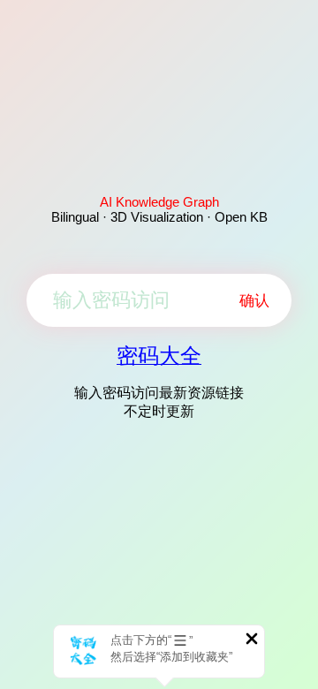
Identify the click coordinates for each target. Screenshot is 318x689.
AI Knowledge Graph (159, 201)
